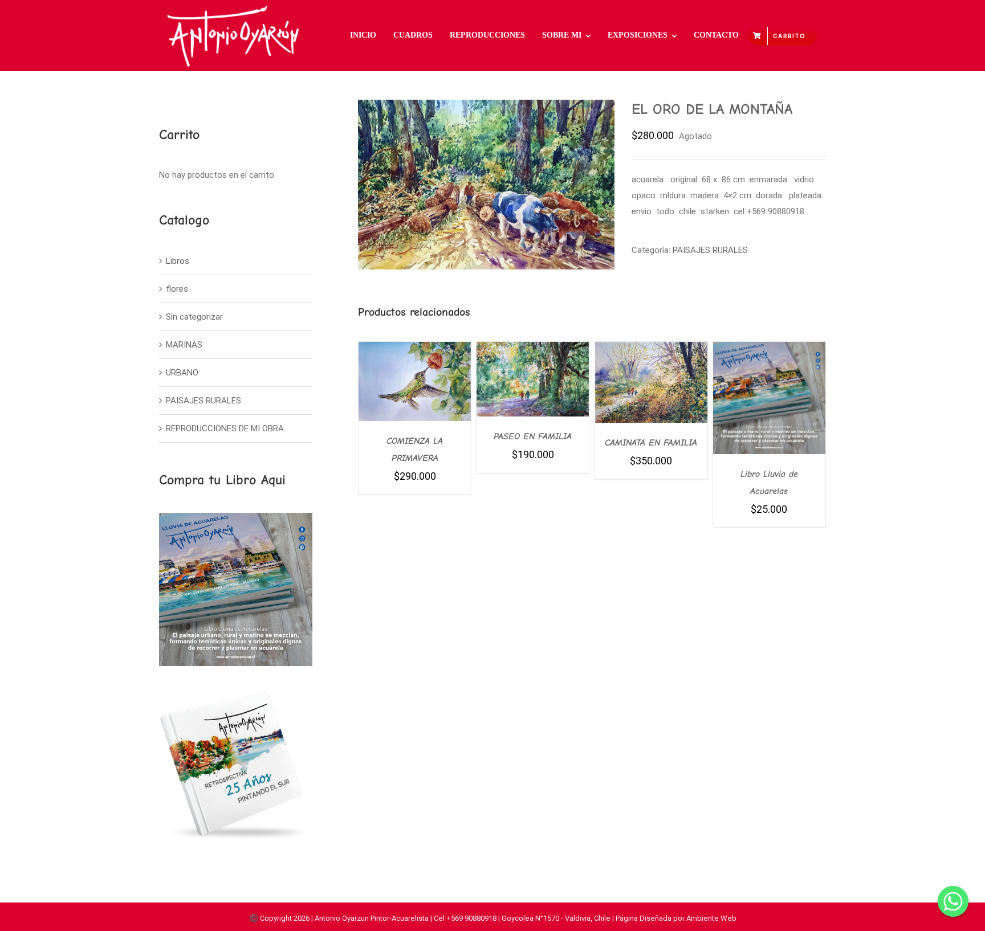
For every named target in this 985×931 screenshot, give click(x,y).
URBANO (182, 373)
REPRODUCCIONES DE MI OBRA (225, 428)
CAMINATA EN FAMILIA (651, 443)
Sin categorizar (194, 317)
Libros (177, 261)
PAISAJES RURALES (710, 250)
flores (177, 289)
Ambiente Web (711, 918)
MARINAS (184, 345)
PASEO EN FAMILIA (533, 436)
